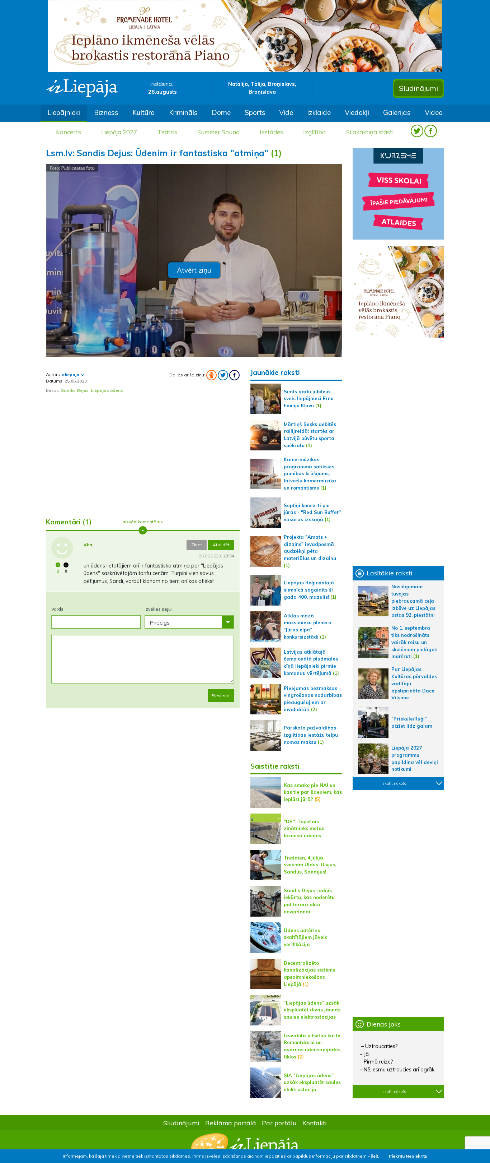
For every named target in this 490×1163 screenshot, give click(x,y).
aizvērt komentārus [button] (142, 521)
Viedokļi (357, 112)
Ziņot (196, 544)
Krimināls (183, 112)
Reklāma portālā (230, 1123)
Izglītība (314, 132)
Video (434, 112)
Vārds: (58, 609)
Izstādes (271, 132)
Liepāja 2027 (119, 132)
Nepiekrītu (416, 1156)
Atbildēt (221, 544)
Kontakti (314, 1123)
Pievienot (221, 695)
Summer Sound (218, 132)
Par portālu (279, 1123)
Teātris (167, 132)
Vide (286, 112)
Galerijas (397, 112)
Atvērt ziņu (194, 270)
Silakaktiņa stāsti (370, 132)
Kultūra (143, 112)
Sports (255, 112)
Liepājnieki (63, 112)
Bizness (106, 112)
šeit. (375, 1156)
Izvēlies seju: (158, 609)
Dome (221, 112)
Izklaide (319, 112)
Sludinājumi (418, 88)
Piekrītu (397, 1156)
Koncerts (68, 132)
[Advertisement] (143, 455)
